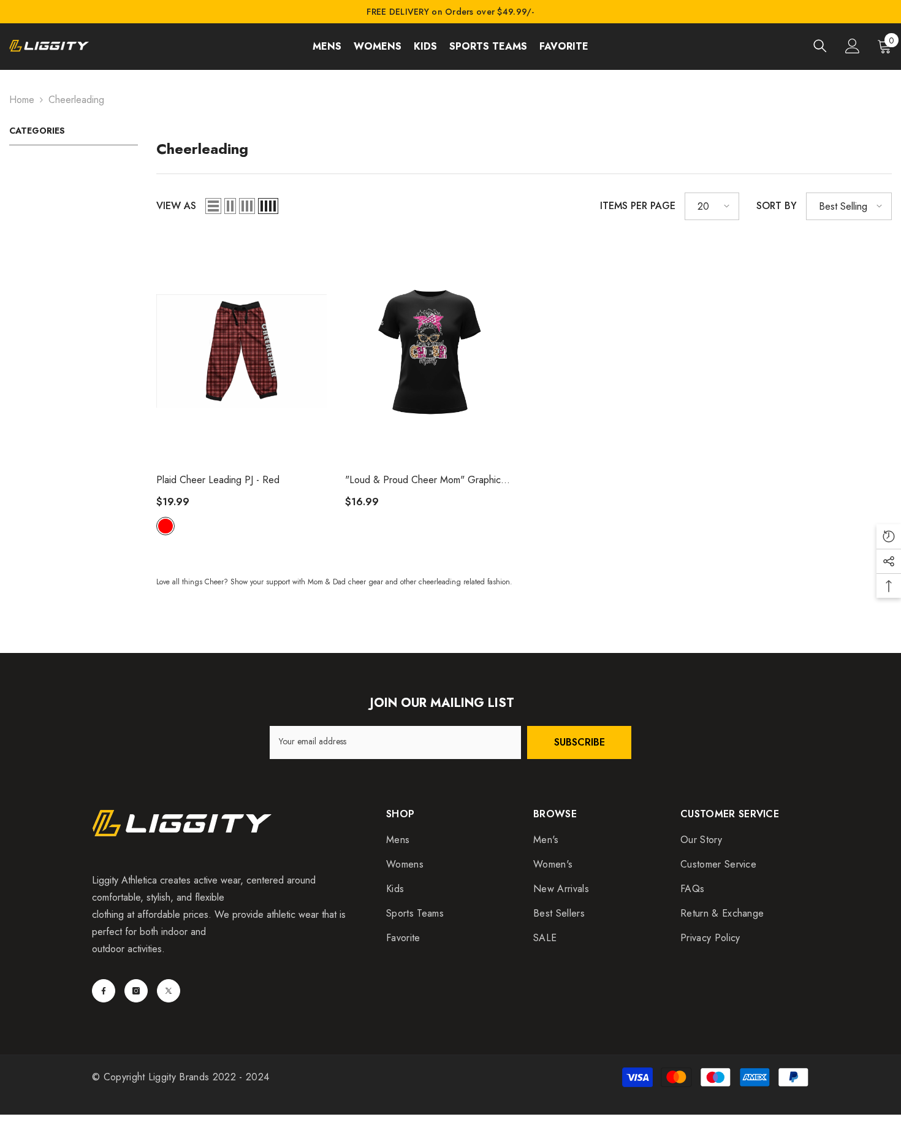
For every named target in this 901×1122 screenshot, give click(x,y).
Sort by (776, 206)
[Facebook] (103, 990)
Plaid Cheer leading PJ (217, 480)
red (165, 526)
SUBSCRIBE (579, 742)
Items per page (637, 206)
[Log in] (852, 46)
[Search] (820, 45)
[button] (213, 206)
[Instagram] (136, 990)
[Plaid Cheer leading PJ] (241, 351)
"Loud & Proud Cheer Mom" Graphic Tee (423, 480)
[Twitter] (168, 990)
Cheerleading (76, 100)
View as (176, 206)
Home (21, 100)
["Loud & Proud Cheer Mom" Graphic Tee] (430, 351)
